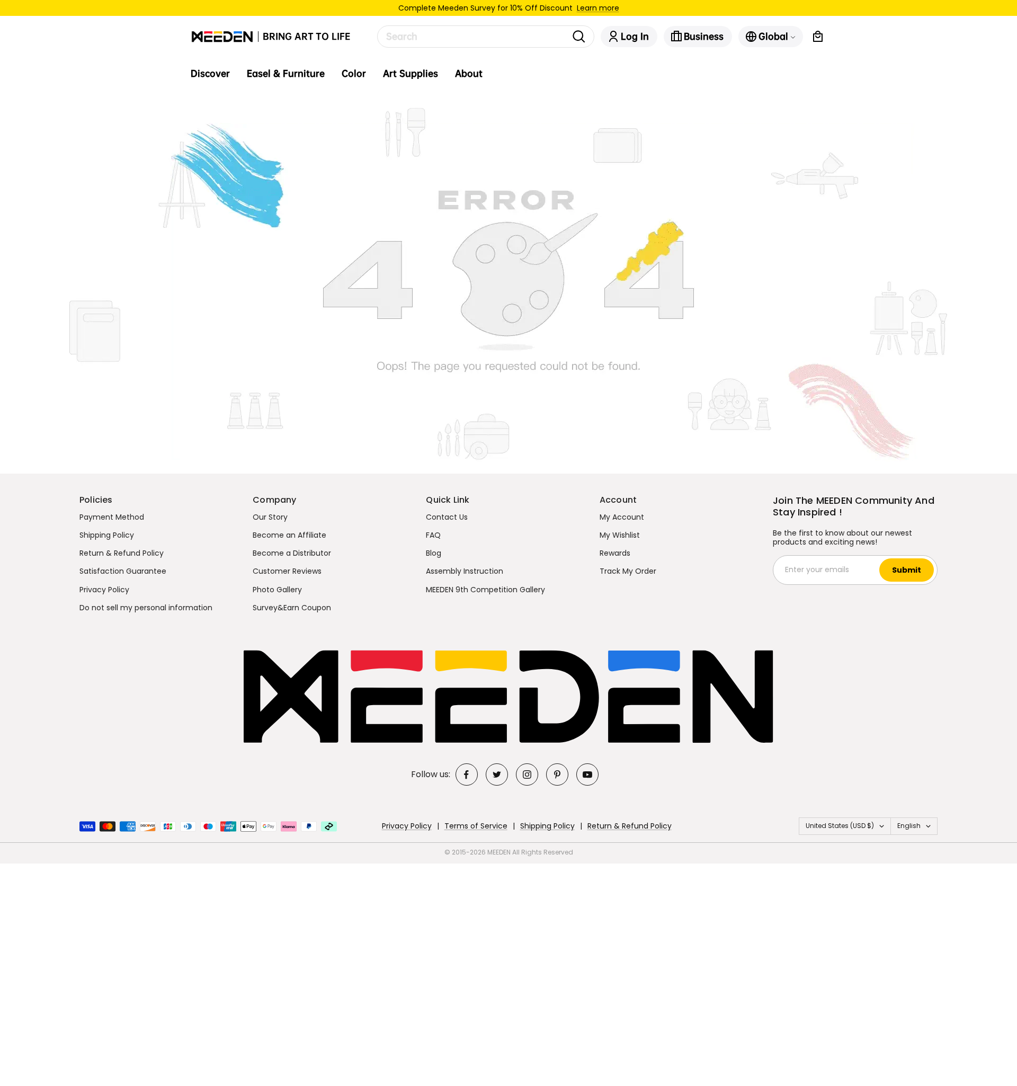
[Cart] (817, 36)
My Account (622, 517)
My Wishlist (620, 535)
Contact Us (447, 517)
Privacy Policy (104, 589)
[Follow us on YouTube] (587, 774)
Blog (433, 553)
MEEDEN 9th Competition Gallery (485, 589)
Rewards (615, 553)
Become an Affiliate (289, 535)
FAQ (433, 535)
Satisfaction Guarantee (122, 571)
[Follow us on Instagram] (527, 774)
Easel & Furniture (286, 73)
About (469, 73)
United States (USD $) (840, 825)
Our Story (270, 517)
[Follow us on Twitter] (496, 774)
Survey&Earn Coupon (292, 607)
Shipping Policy (106, 535)
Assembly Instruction (464, 571)
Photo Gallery (277, 589)
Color (354, 73)
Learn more (598, 8)
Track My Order (628, 571)
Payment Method (111, 517)
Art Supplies (410, 73)
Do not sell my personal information (145, 607)
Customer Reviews (287, 571)
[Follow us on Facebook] (466, 774)
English (909, 825)
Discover (210, 73)
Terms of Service (475, 826)
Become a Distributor (292, 553)
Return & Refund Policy (121, 553)
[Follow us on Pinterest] (557, 774)
